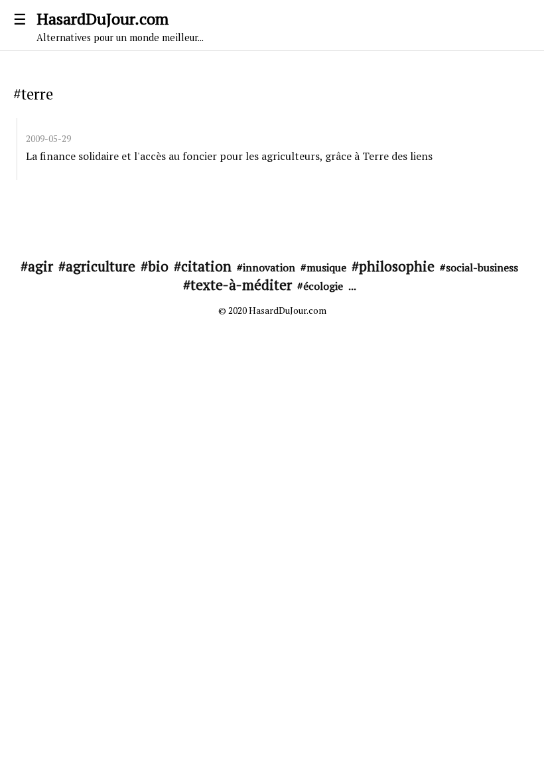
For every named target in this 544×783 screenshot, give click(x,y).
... (352, 286)
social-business (482, 267)
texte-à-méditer (241, 284)
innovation (269, 267)
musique (326, 267)
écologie (323, 286)
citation (206, 266)
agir (40, 266)
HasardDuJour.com (120, 26)
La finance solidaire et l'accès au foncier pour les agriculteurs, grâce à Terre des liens (229, 156)
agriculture (100, 266)
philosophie (397, 266)
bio (158, 266)
